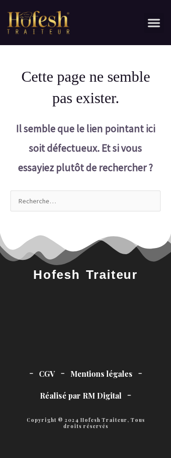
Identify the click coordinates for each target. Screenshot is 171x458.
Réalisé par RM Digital (81, 396)
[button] (154, 23)
